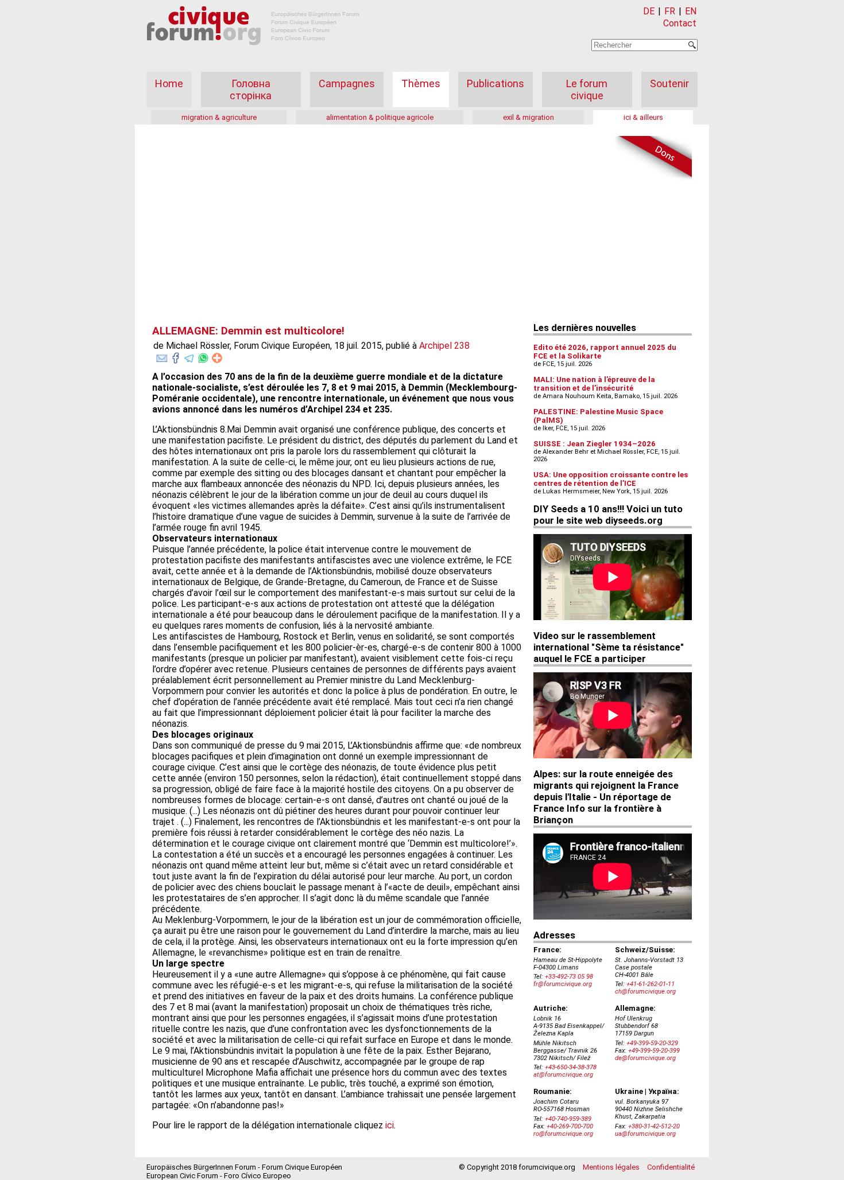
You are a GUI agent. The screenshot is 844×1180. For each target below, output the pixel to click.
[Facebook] (176, 355)
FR (669, 11)
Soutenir (669, 83)
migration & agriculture (219, 117)
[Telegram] (189, 355)
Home (169, 83)
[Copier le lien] (217, 358)
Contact (679, 23)
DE (649, 11)
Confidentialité (671, 1167)
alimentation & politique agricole (379, 117)
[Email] (162, 355)
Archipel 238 (444, 345)
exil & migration (528, 117)
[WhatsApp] (203, 355)
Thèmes (420, 83)
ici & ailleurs (643, 117)
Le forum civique (586, 89)
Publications (495, 83)
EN (690, 11)
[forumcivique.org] (253, 54)
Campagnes (347, 83)
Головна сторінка (251, 89)
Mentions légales (611, 1167)
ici (389, 1125)
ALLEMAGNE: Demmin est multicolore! (248, 331)
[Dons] (651, 158)
